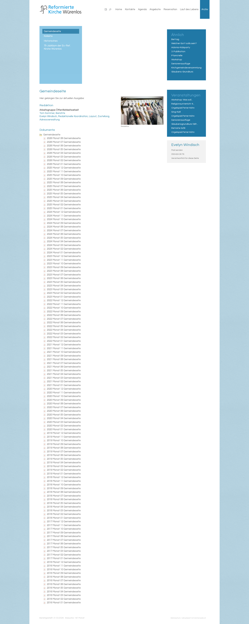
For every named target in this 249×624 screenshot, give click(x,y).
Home (118, 9)
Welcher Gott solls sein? (184, 43)
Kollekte (48, 36)
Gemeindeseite (52, 31)
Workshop (176, 59)
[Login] (106, 9)
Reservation (170, 9)
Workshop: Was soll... (182, 100)
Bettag (175, 39)
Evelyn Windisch (185, 145)
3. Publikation (178, 51)
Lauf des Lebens (189, 9)
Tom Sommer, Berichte (52, 113)
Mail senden (177, 150)
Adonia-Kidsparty (180, 47)
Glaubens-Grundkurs (182, 72)
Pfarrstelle (176, 55)
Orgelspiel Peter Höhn (183, 108)
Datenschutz (176, 618)
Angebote (155, 9)
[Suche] (110, 9)
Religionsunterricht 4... (182, 104)
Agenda (142, 9)
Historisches (51, 41)
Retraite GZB (178, 128)
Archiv (204, 9)
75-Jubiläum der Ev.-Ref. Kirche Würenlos (57, 47)
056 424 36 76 (177, 154)
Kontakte (130, 9)
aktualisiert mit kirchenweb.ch (194, 618)
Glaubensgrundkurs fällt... (184, 124)
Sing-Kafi (176, 112)
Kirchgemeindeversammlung (186, 67)
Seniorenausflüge (180, 63)
